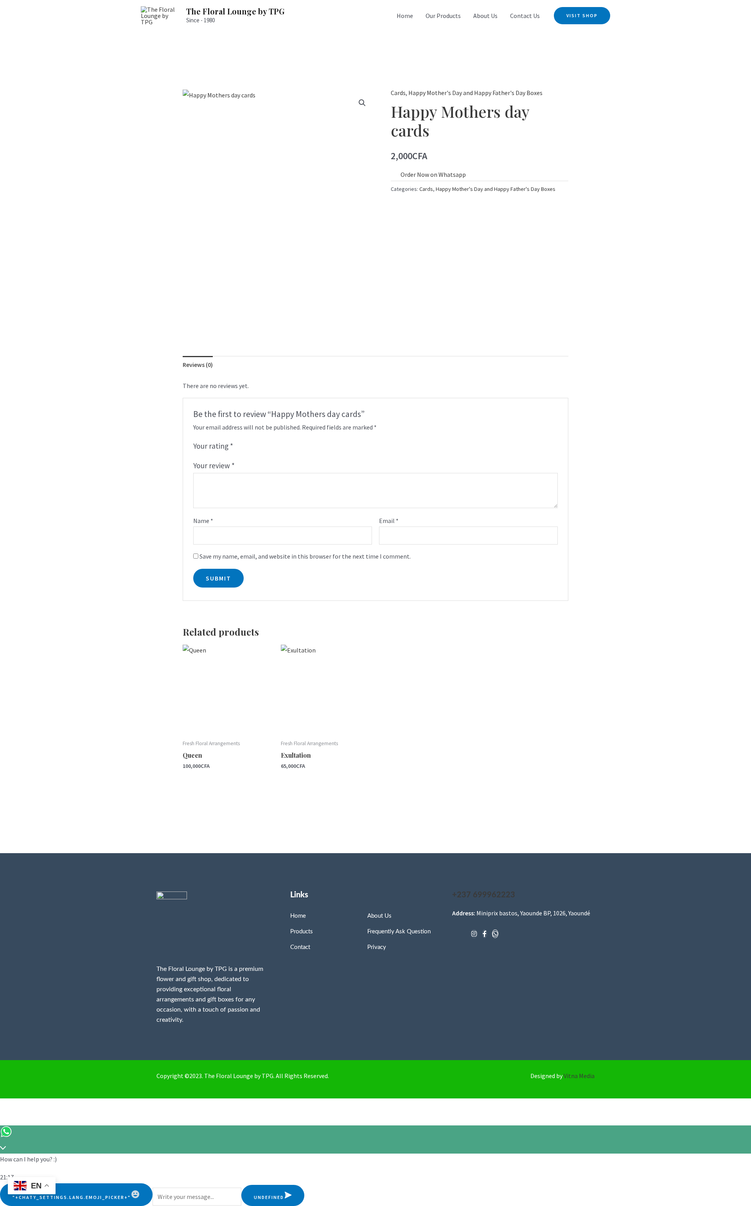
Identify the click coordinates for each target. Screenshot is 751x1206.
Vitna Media (579, 1076)
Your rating (213, 446)
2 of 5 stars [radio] (249, 446)
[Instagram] (474, 933)
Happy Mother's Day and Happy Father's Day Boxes (475, 93)
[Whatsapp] (495, 933)
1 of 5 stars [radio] (240, 446)
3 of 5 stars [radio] (258, 446)
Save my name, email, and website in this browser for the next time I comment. (305, 556)
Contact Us (525, 16)
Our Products (443, 16)
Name (203, 521)
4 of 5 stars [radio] (267, 446)
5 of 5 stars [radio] (275, 446)
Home (405, 16)
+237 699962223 (483, 895)
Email (389, 521)
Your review (214, 465)
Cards (398, 93)
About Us (485, 16)
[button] (582, 15)
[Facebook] (484, 933)
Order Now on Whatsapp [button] (433, 174)
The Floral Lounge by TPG (235, 11)
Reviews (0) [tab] (198, 364)
